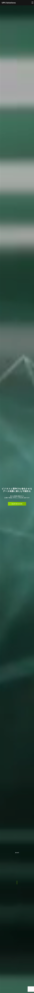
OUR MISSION (17, 504)
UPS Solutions (9, 3)
